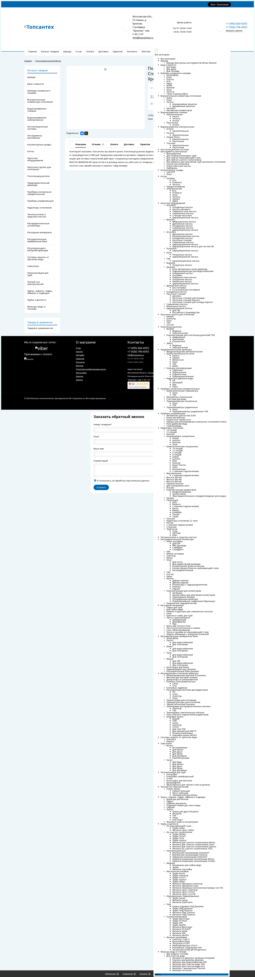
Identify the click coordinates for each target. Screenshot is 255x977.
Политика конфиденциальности (91, 369)
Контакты (80, 362)
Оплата (79, 351)
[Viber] (41, 348)
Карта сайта (81, 372)
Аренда (79, 379)
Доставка (80, 355)
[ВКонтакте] (82, 133)
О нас (78, 348)
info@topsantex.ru (143, 37)
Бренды (79, 376)
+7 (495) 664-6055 (236, 23)
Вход (213, 4)
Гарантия (80, 358)
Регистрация (223, 4)
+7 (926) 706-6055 (236, 27)
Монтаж (79, 365)
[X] (86, 133)
